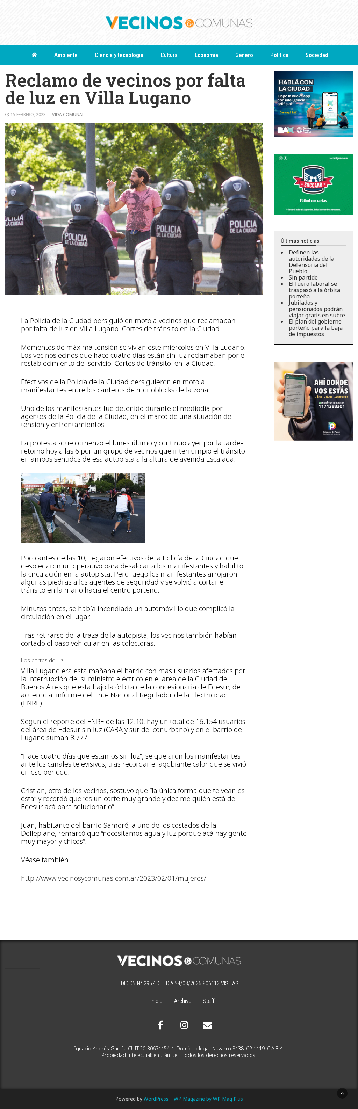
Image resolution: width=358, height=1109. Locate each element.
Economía (206, 54)
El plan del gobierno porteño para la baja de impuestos (316, 328)
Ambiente (66, 54)
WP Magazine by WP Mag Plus (208, 1098)
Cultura (169, 54)
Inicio (156, 1001)
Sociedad (317, 54)
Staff (208, 1001)
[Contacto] (206, 1025)
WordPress (156, 1098)
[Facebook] (160, 1025)
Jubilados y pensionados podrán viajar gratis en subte (317, 309)
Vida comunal (68, 114)
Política (279, 54)
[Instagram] (183, 1025)
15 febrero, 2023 (28, 114)
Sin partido (303, 277)
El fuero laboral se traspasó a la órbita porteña (314, 290)
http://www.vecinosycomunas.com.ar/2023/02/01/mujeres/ (113, 878)
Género (244, 54)
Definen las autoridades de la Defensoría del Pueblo (311, 261)
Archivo (183, 1001)
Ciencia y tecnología (119, 54)
